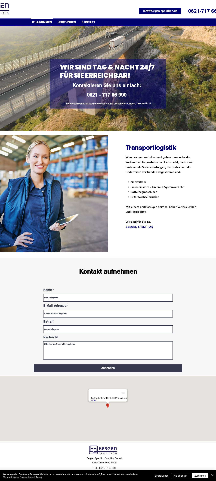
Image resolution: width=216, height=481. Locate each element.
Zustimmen (200, 475)
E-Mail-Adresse (54, 305)
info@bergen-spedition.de (160, 11)
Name (47, 289)
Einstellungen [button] (161, 475)
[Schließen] (212, 475)
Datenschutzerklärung (31, 477)
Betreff (48, 321)
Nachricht (50, 337)
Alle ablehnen (180, 475)
